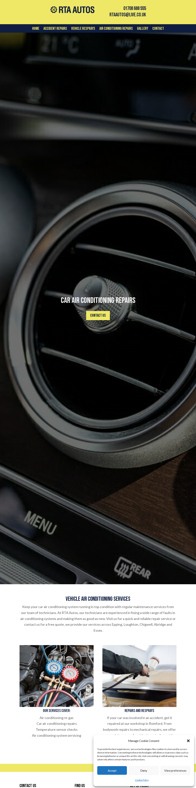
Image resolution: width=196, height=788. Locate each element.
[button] (188, 741)
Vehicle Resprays (83, 29)
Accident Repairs (55, 29)
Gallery (142, 29)
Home (35, 29)
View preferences (175, 770)
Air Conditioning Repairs (116, 29)
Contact (158, 29)
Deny (143, 770)
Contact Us (98, 315)
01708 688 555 (134, 9)
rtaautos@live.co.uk (127, 15)
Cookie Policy (142, 780)
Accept (112, 770)
